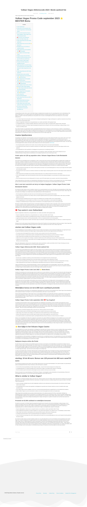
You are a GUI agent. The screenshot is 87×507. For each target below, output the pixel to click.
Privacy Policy (38, 493)
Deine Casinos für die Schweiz (22, 101)
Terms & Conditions (59, 493)
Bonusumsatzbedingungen (22, 95)
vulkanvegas (52, 142)
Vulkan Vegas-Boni (20, 94)
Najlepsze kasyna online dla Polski (23, 55)
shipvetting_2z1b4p (43, 13)
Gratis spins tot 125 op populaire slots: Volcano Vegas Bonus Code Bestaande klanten (24, 30)
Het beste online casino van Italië (23, 74)
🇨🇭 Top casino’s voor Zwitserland (23, 37)
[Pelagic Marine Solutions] (12, 4)
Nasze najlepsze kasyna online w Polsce (24, 84)
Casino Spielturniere (20, 26)
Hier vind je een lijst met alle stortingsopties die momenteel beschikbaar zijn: (22, 108)
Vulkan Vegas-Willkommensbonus (23, 100)
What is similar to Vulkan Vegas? (23, 60)
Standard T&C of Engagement (70, 493)
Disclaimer (45, 493)
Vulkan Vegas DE (51, 13)
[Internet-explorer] (13, 489)
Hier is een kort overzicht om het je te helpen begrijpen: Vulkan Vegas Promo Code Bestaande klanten (24, 34)
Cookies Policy (51, 493)
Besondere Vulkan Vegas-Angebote (23, 86)
